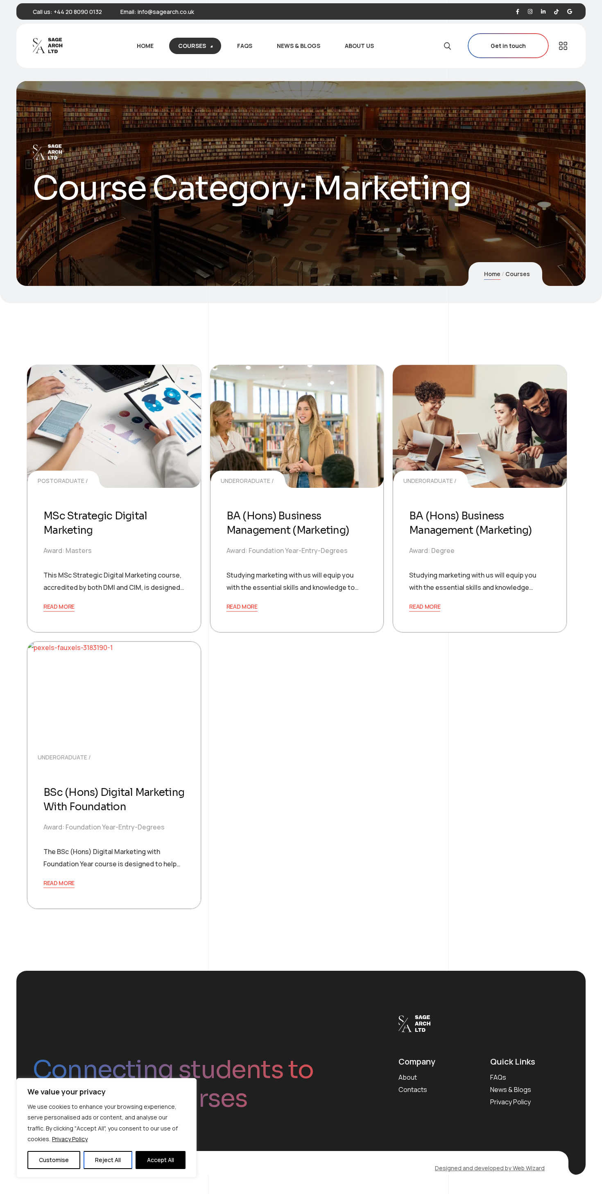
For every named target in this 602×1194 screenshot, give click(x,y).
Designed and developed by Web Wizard (490, 1168)
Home (492, 274)
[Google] (569, 11)
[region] (106, 1128)
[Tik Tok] (556, 11)
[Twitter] (530, 11)
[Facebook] (517, 11)
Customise (54, 1160)
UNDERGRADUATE (245, 481)
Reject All (108, 1160)
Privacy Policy (70, 1139)
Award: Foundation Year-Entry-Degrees (287, 550)
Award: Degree (432, 550)
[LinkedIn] (543, 11)
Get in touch (508, 46)
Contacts (412, 1089)
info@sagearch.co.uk (166, 12)
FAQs (498, 1077)
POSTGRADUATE (61, 481)
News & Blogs (510, 1089)
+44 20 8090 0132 (78, 12)
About (407, 1077)
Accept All (160, 1160)
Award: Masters (67, 550)
